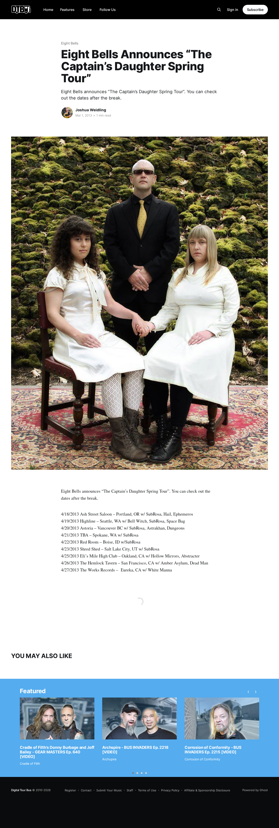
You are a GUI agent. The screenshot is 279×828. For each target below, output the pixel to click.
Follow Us (108, 9)
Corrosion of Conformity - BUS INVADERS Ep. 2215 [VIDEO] (213, 749)
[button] (133, 773)
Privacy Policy (170, 790)
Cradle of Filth (30, 763)
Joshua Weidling (90, 110)
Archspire (109, 759)
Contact (86, 790)
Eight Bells (69, 43)
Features (67, 9)
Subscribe (255, 9)
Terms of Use (147, 790)
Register (70, 790)
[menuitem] (48, 10)
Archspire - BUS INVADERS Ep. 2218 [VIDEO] (135, 749)
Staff (130, 790)
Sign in (232, 9)
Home (48, 9)
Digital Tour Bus (21, 790)
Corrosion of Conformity (202, 759)
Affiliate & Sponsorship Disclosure (207, 790)
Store (87, 9)
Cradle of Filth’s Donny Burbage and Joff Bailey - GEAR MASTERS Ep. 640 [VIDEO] (57, 752)
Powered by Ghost (255, 790)
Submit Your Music (109, 790)
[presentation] (248, 691)
